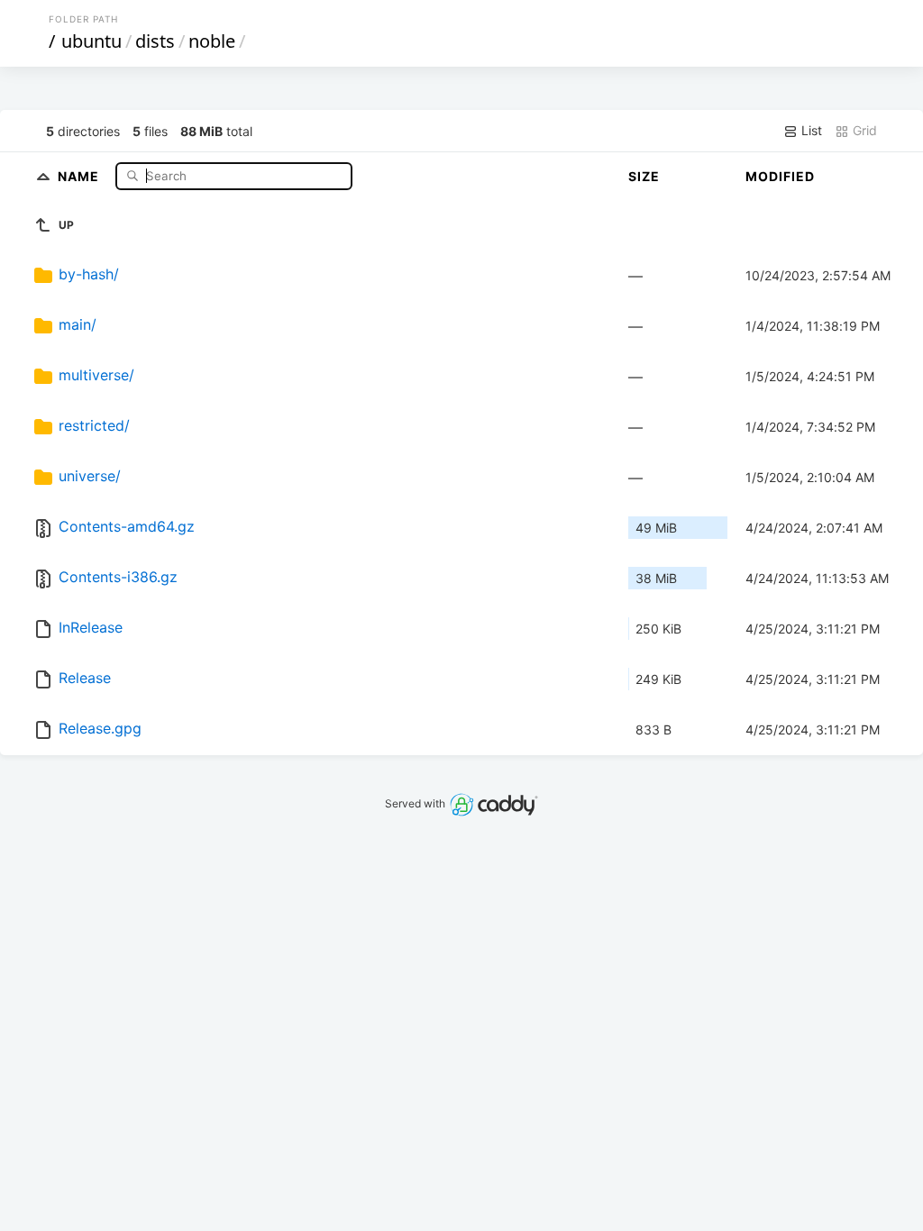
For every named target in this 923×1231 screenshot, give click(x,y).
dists (155, 41)
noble (211, 41)
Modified (780, 176)
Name (80, 175)
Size (644, 176)
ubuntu (91, 41)
